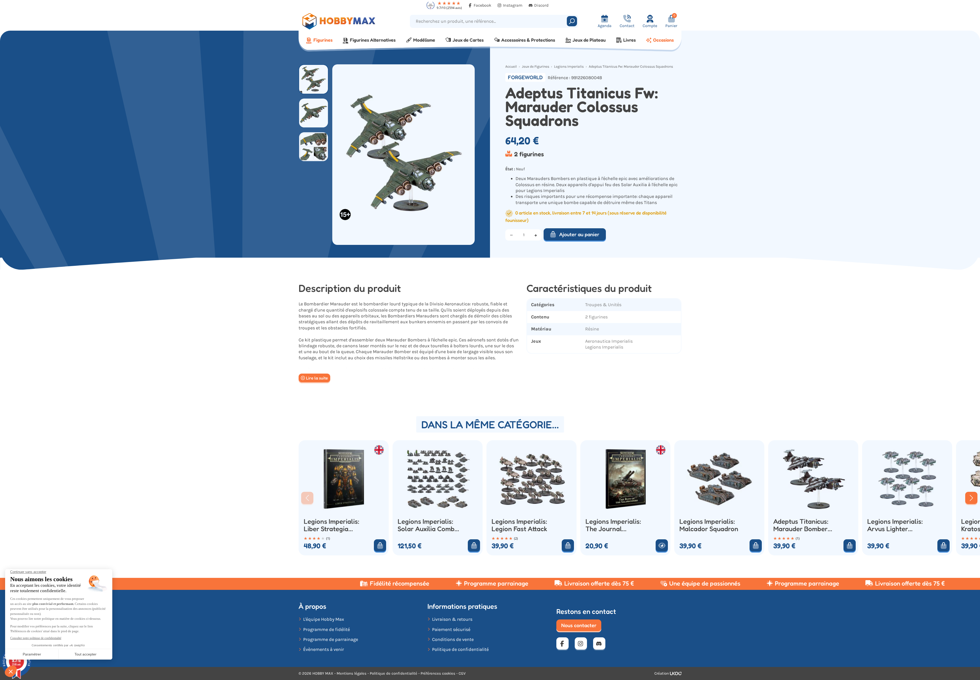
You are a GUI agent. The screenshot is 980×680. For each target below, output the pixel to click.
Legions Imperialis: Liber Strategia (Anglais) (331, 525)
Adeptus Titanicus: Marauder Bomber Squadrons (800, 525)
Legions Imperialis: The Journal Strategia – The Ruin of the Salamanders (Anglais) (615, 525)
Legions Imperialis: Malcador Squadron (708, 525)
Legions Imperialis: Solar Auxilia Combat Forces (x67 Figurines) (429, 525)
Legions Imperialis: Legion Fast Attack (519, 525)
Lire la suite (317, 377)
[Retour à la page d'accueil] (346, 21)
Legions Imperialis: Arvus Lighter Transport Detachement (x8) (895, 525)
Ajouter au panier (579, 234)
